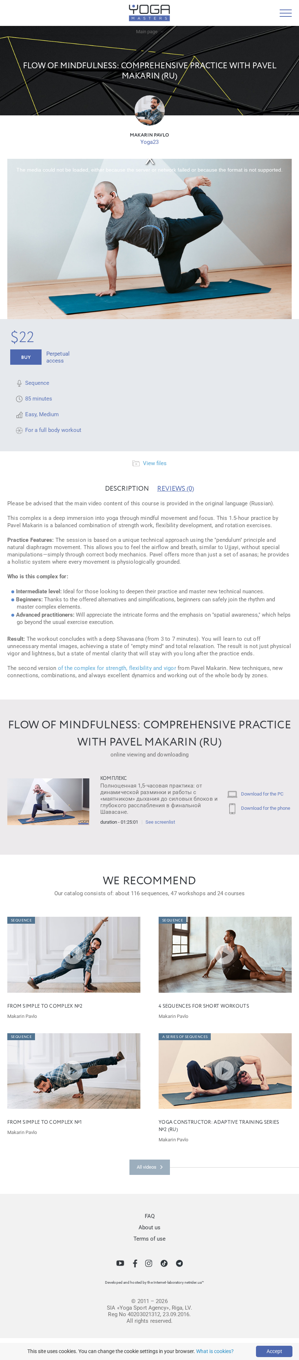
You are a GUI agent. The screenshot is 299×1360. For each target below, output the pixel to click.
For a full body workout (53, 430)
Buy (26, 357)
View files (154, 463)
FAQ (150, 1216)
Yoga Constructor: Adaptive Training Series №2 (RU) (219, 1126)
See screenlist (160, 822)
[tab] (127, 488)
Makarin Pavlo (149, 135)
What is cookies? (215, 1351)
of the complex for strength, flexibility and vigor (117, 668)
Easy (30, 414)
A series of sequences (184, 1037)
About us (149, 1227)
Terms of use (149, 1239)
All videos (146, 1167)
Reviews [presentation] (175, 489)
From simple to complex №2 (45, 1006)
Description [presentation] (127, 489)
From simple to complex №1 (44, 1122)
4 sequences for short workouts (204, 1006)
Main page (147, 31)
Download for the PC (261, 794)
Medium (49, 414)
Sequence (37, 383)
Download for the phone (265, 808)
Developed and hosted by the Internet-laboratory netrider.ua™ (154, 1282)
